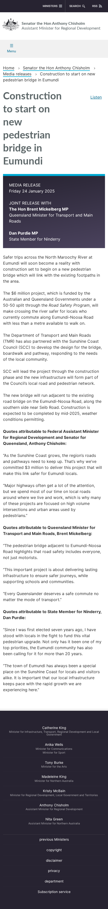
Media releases (17, 73)
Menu (11, 51)
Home (8, 67)
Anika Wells (54, 748)
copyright (54, 850)
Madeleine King (54, 779)
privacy (54, 871)
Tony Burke (54, 765)
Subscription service (54, 892)
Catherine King (54, 731)
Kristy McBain (54, 793)
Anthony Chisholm (54, 807)
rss (94, 6)
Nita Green (54, 821)
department (54, 881)
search (75, 6)
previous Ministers (54, 839)
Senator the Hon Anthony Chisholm (61, 26)
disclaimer (54, 860)
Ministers (50, 6)
